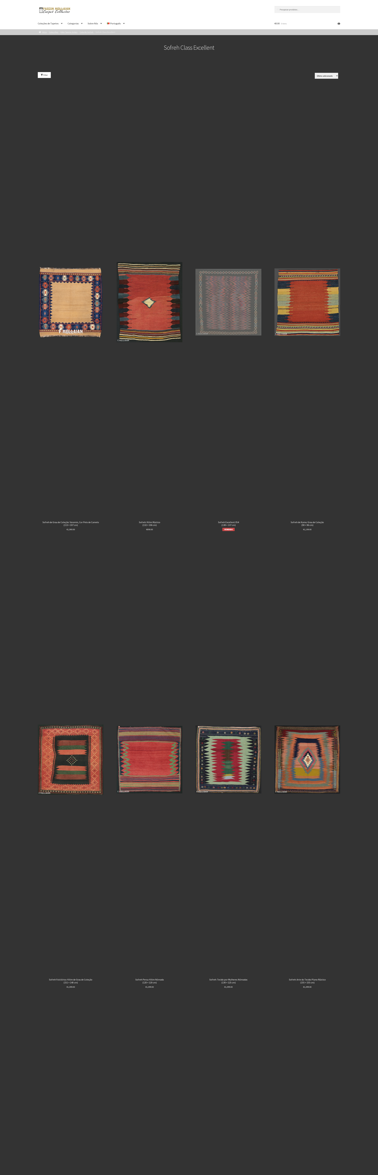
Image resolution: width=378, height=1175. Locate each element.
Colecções (53, 32)
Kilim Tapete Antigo (69, 32)
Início (44, 32)
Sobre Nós (93, 23)
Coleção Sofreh (86, 32)
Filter (45, 75)
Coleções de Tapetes (48, 23)
